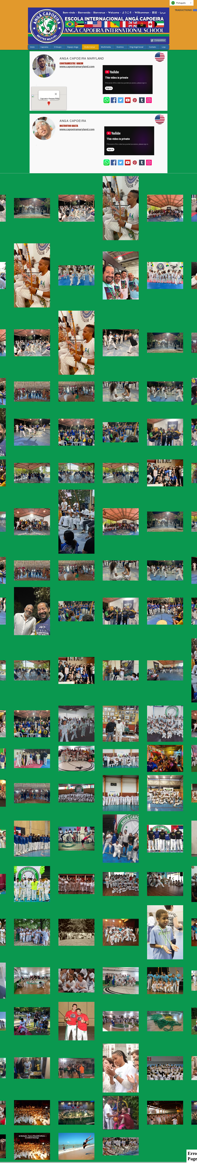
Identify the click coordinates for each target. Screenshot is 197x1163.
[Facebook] (113, 100)
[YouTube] (128, 100)
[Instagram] (149, 100)
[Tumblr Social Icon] (142, 100)
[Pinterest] (135, 100)
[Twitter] (120, 100)
